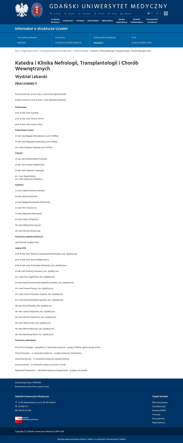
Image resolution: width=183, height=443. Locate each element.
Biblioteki (127, 13)
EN (166, 13)
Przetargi (57, 13)
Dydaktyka (21, 42)
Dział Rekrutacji (159, 406)
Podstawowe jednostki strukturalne (56, 50)
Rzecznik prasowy (160, 402)
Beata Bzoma (20, 386)
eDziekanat (86, 13)
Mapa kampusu (158, 422)
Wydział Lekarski (81, 50)
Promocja (156, 414)
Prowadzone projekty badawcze (68, 42)
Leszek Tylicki (43, 386)
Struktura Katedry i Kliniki (142, 42)
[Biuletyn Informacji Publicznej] (26, 420)
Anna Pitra (31, 386)
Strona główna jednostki (27, 37)
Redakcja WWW (159, 410)
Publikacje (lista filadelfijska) (105, 37)
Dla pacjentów (158, 418)
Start (17, 50)
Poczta (114, 13)
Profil (134, 37)
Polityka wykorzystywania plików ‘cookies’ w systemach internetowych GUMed (91, 439)
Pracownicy (60, 37)
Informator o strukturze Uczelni (41, 28)
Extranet (101, 13)
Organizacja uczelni (30, 50)
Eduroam (71, 13)
